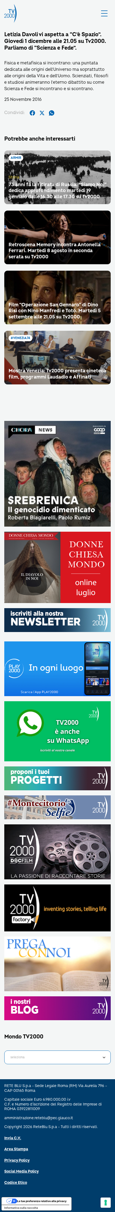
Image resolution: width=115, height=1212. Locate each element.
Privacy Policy (17, 1160)
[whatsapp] (51, 113)
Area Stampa (16, 1149)
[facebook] (32, 113)
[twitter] (42, 113)
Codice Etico (15, 1182)
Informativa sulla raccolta (21, 1207)
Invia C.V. (12, 1138)
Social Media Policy (21, 1171)
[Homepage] (10, 13)
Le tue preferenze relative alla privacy (42, 1201)
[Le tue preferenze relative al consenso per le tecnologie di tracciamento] (106, 1203)
